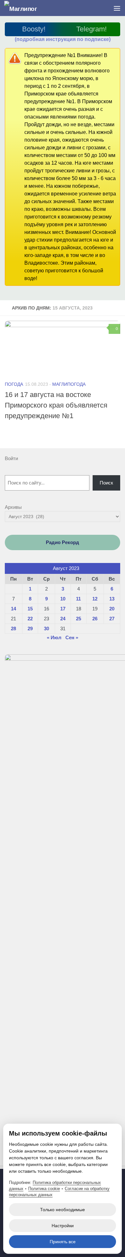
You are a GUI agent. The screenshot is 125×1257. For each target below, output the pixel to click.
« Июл (54, 637)
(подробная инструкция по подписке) (63, 39)
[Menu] (117, 8)
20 (111, 608)
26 (94, 618)
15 (30, 608)
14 (13, 608)
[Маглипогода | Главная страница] (26, 8)
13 (111, 598)
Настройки (63, 1225)
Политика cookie (44, 1188)
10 (62, 598)
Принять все (63, 1241)
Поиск (106, 482)
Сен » (71, 637)
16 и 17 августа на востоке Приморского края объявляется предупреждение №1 (56, 405)
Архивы (13, 507)
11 (78, 598)
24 (62, 618)
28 (13, 628)
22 (30, 618)
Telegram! (91, 29)
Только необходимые (62, 1209)
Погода (14, 384)
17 (62, 608)
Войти (11, 458)
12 (94, 598)
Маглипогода (69, 384)
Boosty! (34, 29)
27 (111, 618)
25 (78, 618)
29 (30, 628)
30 (46, 628)
